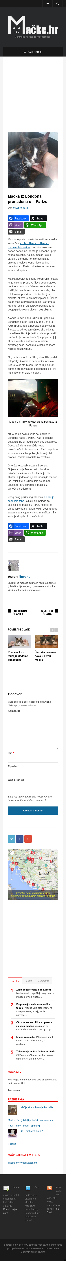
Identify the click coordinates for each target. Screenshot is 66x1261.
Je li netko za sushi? (32, 1131)
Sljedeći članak (47, 612)
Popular (15, 981)
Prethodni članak (19, 612)
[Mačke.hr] (33, 25)
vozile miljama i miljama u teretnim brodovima (28, 245)
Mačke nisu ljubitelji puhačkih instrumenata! (31, 1120)
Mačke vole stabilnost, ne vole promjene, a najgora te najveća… (34, 1009)
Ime (11, 753)
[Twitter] (11, 839)
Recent (28, 980)
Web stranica (16, 780)
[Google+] (28, 839)
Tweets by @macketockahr (22, 1162)
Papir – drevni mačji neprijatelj (24, 1125)
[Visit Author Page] (13, 565)
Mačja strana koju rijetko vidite (37, 1107)
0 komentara (20, 207)
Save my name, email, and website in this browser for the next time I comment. (30, 798)
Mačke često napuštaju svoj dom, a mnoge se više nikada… (35, 993)
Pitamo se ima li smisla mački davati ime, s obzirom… (34, 1040)
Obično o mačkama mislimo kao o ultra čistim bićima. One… (35, 1055)
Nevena (24, 576)
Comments (43, 980)
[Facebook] (19, 839)
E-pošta (13, 766)
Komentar (14, 711)
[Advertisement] (33, 94)
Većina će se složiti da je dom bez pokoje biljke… (35, 1025)
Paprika (12, 1143)
